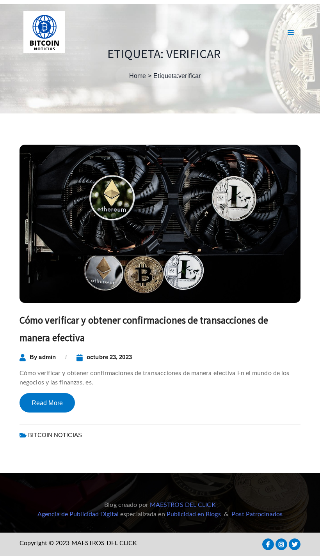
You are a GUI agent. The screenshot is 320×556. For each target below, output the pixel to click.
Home (137, 76)
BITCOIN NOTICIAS (55, 435)
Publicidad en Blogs (194, 514)
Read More (47, 403)
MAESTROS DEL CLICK (183, 505)
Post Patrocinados (257, 514)
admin (47, 357)
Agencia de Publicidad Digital (78, 514)
